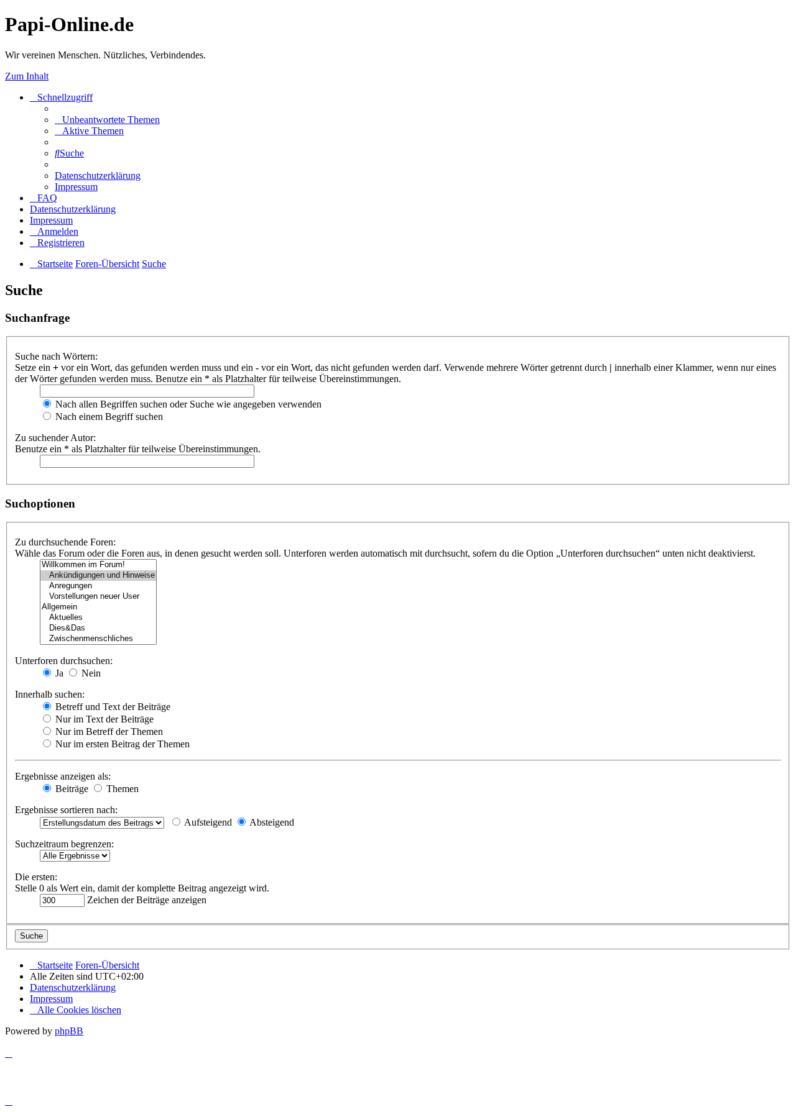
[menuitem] (107, 119)
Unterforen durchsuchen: (64, 660)
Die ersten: (36, 877)
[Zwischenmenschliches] (98, 639)
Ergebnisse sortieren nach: (66, 809)
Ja (58, 673)
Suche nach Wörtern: (56, 356)
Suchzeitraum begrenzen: (64, 844)
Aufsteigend (207, 822)
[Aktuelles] (98, 618)
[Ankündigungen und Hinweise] (98, 575)
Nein (90, 673)
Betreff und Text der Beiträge (111, 706)
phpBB (69, 1031)
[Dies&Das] (98, 628)
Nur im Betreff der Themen (108, 731)
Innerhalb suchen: (50, 694)
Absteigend (271, 822)
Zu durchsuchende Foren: (65, 542)
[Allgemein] (98, 607)
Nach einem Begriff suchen (108, 416)
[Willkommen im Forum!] (98, 565)
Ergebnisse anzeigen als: (63, 776)
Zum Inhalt (27, 76)
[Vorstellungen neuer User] (98, 596)
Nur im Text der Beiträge (103, 719)
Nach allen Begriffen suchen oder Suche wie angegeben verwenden (187, 404)
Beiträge (70, 788)
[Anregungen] (98, 586)
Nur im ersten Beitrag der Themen (121, 744)
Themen (121, 788)
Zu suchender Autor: (55, 437)
